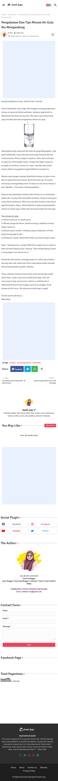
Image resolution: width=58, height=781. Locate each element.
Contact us (32, 767)
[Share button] (41, 369)
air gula (12, 363)
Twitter (27, 369)
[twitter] (24, 755)
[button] (48, 5)
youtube (16, 531)
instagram (45, 524)
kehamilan (12, 15)
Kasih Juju (27, 410)
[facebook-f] (20, 755)
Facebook (18, 369)
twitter (45, 531)
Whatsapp (34, 369)
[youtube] (29, 755)
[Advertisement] (29, 69)
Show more (50, 425)
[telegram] (37, 755)
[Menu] (3, 5)
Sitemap (43, 767)
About (21, 767)
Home (3, 15)
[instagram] (33, 755)
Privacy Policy (29, 771)
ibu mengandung (24, 363)
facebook (16, 524)
